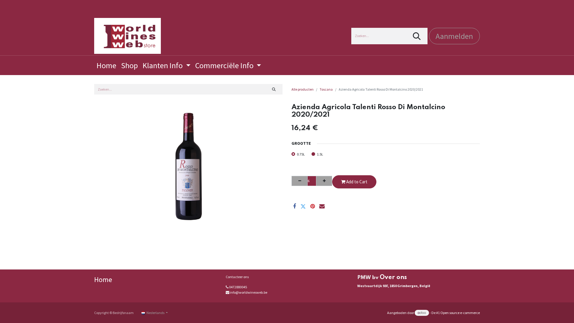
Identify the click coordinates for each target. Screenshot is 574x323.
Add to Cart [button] (356, 182)
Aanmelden (454, 36)
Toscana (326, 89)
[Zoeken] (417, 36)
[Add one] (324, 181)
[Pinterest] (312, 206)
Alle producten (302, 89)
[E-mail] (322, 206)
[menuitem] (106, 65)
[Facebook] (294, 206)
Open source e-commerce (460, 312)
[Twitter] (303, 206)
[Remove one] (299, 181)
